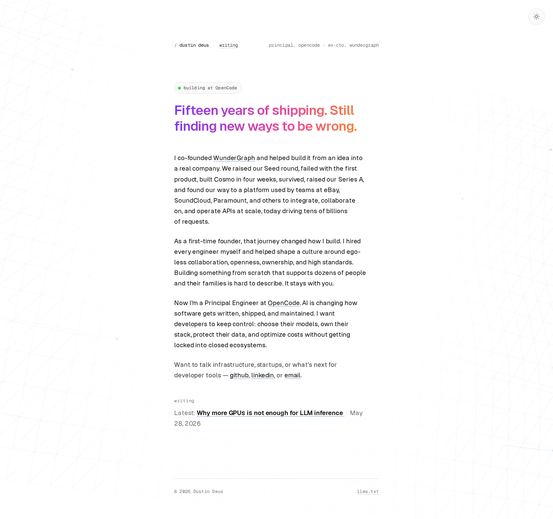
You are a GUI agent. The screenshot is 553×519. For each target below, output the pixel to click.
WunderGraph (234, 158)
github (239, 375)
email (292, 375)
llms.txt (368, 491)
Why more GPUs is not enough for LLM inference (270, 413)
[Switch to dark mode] (536, 16)
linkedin (262, 375)
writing (228, 45)
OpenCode (283, 303)
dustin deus (194, 45)
